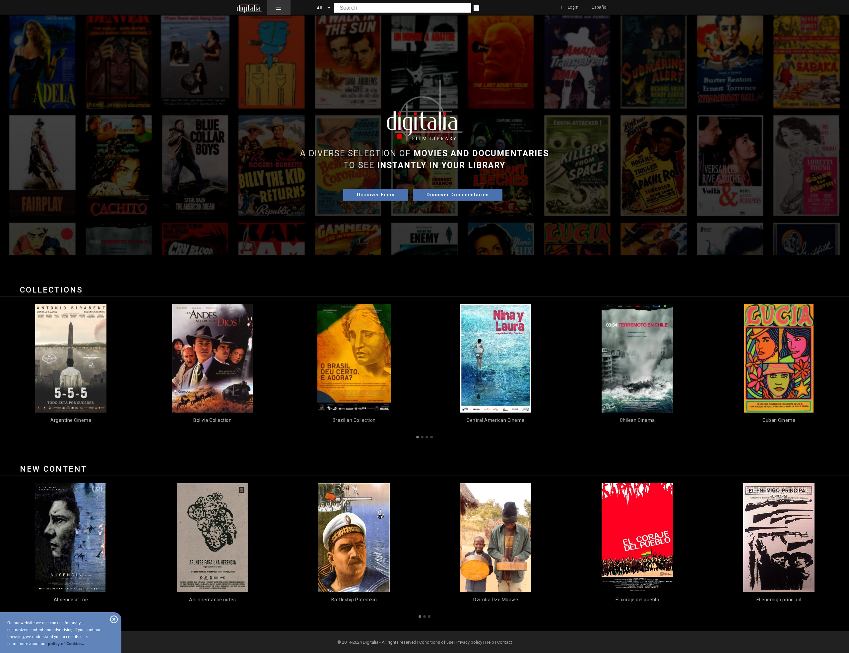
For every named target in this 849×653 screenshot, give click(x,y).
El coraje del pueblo (495, 599)
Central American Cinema (354, 420)
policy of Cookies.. (66, 643)
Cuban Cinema (637, 420)
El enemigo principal (637, 599)
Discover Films (376, 194)
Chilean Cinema (495, 420)
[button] (279, 7)
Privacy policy (469, 642)
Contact (504, 642)
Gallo (779, 599)
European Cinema (779, 420)
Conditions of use (436, 642)
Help (489, 642)
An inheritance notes (70, 599)
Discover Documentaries (457, 194)
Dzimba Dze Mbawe (354, 599)
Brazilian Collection (212, 420)
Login (573, 7)
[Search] (476, 8)
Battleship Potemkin (212, 599)
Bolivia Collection (71, 420)
